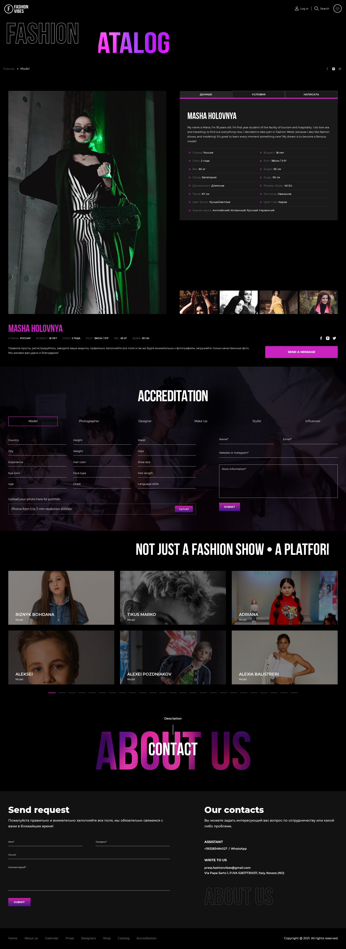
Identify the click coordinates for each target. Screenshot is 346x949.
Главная (9, 68)
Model (24, 68)
